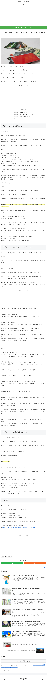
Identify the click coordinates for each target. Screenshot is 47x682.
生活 (3, 556)
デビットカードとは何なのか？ (21, 112)
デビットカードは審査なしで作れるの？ (23, 116)
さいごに (16, 118)
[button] (43, 329)
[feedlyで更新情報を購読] (12, 563)
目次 (22, 109)
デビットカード (8, 556)
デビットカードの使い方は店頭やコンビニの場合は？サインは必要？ (19, 527)
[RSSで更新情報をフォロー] (35, 563)
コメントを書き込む (23, 661)
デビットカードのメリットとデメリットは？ (24, 114)
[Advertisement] (23, 17)
